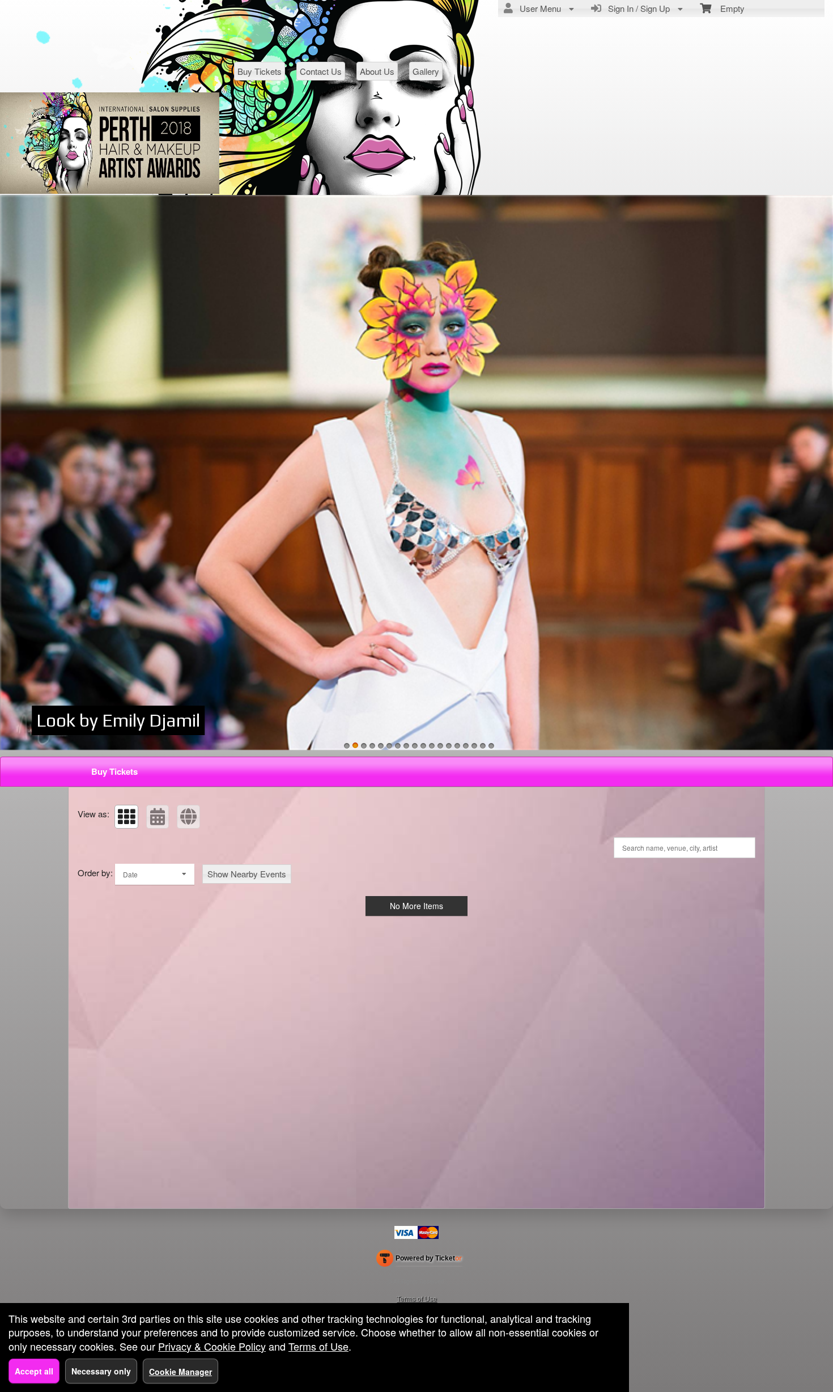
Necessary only (101, 1371)
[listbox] (154, 874)
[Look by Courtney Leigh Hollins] (440, 745)
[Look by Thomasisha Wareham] (414, 745)
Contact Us (321, 71)
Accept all (34, 1371)
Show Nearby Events (246, 874)
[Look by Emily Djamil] (355, 745)
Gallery (426, 71)
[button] (126, 817)
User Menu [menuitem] (538, 8)
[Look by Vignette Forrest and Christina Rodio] (372, 745)
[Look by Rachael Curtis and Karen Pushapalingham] (363, 745)
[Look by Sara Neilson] (416, 473)
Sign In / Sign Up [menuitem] (636, 8)
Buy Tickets (259, 71)
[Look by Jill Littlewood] (406, 745)
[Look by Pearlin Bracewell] (397, 745)
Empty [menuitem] (728, 8)
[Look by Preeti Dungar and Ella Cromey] (423, 745)
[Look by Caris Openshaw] (448, 745)
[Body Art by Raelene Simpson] (491, 745)
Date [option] (130, 874)
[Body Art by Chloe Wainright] (482, 745)
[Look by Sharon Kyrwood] (380, 745)
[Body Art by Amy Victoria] (474, 745)
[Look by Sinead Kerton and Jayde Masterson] (457, 745)
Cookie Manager (180, 1371)
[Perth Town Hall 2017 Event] (389, 745)
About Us (377, 71)
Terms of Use (417, 1298)
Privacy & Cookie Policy (212, 1346)
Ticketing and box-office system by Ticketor (419, 1260)
